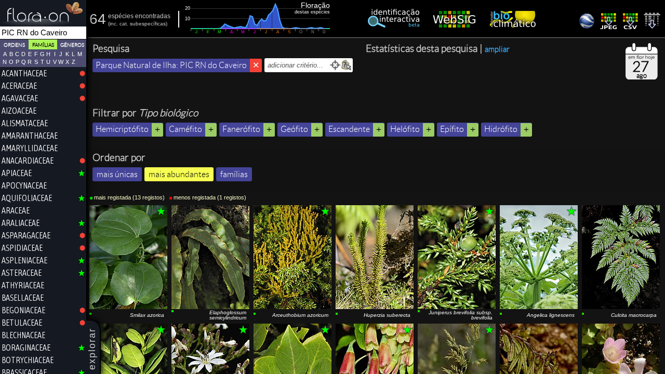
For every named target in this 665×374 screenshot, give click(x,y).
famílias (234, 174)
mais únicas (117, 174)
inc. (114, 23)
